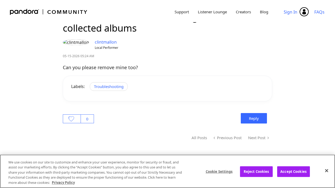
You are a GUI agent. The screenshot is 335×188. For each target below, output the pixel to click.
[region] (167, 171)
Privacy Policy (63, 182)
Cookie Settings (219, 171)
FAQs (319, 12)
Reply (254, 118)
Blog (264, 11)
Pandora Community (48, 12)
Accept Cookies (293, 171)
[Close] (326, 171)
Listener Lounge (212, 11)
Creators (243, 11)
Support (182, 11)
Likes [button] (72, 119)
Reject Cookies (256, 171)
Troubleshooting (109, 86)
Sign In (290, 12)
